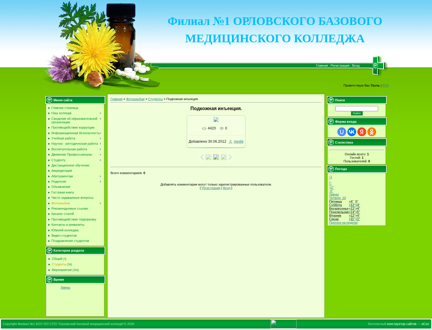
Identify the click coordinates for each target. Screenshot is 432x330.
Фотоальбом (135, 99)
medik (239, 141)
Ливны (65, 287)
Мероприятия (62, 270)
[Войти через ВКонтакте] (351, 131)
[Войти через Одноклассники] (371, 131)
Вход (355, 65)
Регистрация (340, 65)
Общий (57, 258)
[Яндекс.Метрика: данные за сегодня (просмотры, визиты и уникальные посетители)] (284, 324)
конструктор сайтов (401, 324)
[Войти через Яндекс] (361, 131)
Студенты (59, 264)
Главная (322, 65)
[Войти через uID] (341, 131)
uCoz (425, 324)
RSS (385, 85)
